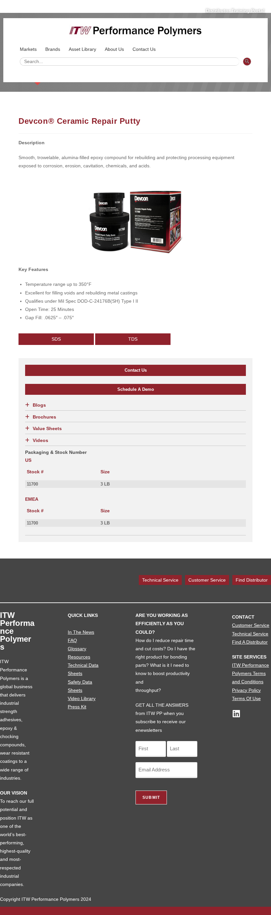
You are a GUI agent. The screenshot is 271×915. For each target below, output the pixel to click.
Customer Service (207, 580)
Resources (79, 657)
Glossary (77, 648)
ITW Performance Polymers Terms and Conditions (250, 673)
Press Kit (77, 706)
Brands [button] (52, 49)
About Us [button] (114, 49)
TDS (132, 339)
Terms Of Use (246, 698)
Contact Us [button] (144, 49)
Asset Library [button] (82, 49)
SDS (56, 339)
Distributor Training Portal (235, 10)
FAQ (72, 640)
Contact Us (136, 370)
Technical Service (160, 580)
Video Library (82, 698)
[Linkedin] (236, 713)
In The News (81, 632)
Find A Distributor (250, 642)
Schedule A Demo (135, 389)
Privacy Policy (246, 690)
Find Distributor (252, 580)
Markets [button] (28, 49)
